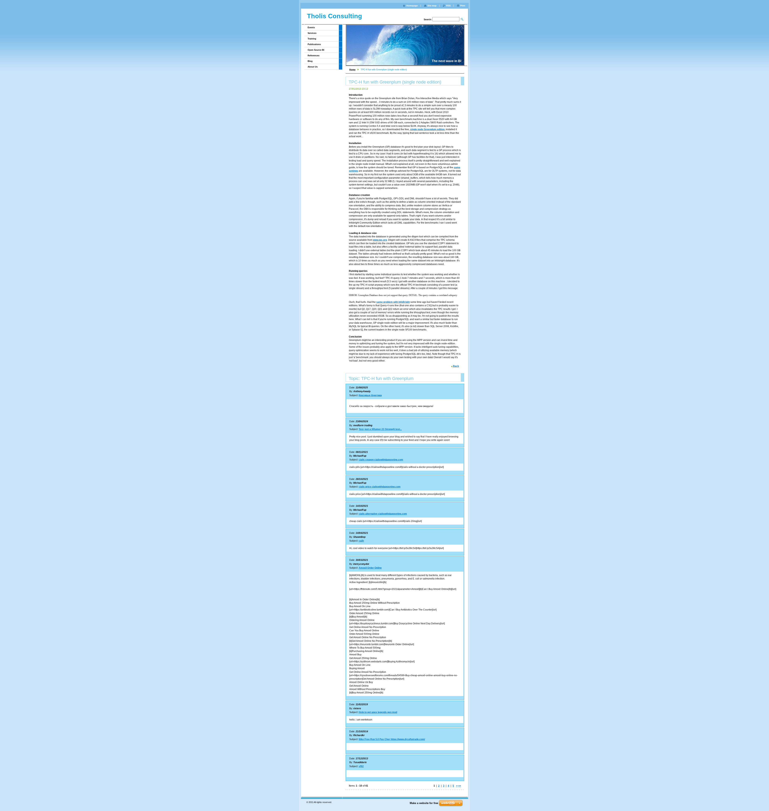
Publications (314, 44)
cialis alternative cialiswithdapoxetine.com (383, 513)
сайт (361, 540)
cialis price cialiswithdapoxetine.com (380, 486)
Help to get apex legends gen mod (378, 712)
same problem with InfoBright (393, 302)
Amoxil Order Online (370, 567)
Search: (428, 19)
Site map (432, 5)
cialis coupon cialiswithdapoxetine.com (381, 459)
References (313, 55)
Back (456, 366)
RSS (448, 5)
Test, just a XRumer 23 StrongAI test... (380, 429)
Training (312, 38)
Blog (310, 61)
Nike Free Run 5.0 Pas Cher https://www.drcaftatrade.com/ (392, 739)
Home (352, 69)
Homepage (412, 5)
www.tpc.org (380, 240)
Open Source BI (316, 50)
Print (462, 5)
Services (312, 33)
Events (311, 27)
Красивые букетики (370, 395)
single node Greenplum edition (427, 129)
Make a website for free (424, 803)
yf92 (361, 766)
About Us (313, 66)
